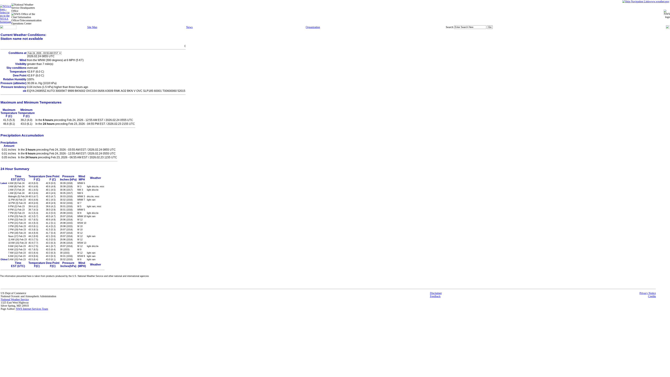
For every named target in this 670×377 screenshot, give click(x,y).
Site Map (92, 27)
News (189, 27)
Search (449, 27)
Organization (313, 27)
